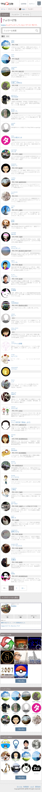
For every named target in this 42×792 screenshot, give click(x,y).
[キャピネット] (5, 251)
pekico (5, 773)
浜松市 (21, 465)
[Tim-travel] (5, 99)
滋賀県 (20, 182)
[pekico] (5, 768)
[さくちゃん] (5, 479)
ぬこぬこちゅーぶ (5, 761)
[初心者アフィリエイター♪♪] (21, 657)
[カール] (5, 465)
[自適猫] (5, 293)
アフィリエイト (7, 663)
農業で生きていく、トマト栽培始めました (13, 622)
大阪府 (20, 154)
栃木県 (20, 168)
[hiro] (5, 127)
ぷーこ (36, 750)
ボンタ (5, 725)
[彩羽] (5, 224)
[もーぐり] (5, 359)
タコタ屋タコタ (36, 713)
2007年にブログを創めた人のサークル (7, 677)
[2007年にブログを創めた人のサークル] (7, 671)
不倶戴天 (15, 773)
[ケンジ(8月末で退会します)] (5, 425)
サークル (26, 14)
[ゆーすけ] (5, 506)
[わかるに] (16, 744)
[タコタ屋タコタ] (5, 140)
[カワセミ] (5, 371)
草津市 (24, 182)
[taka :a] (5, 520)
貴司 (5, 701)
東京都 (20, 279)
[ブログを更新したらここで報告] (7, 643)
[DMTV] (5, 397)
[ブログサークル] (7, 3)
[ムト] (5, 384)
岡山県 (17, 58)
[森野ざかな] (5, 534)
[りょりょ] (5, 279)
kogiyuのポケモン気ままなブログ (10, 626)
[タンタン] (36, 768)
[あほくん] (5, 113)
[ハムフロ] (5, 744)
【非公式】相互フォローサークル (34, 663)
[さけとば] (5, 411)
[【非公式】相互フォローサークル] (35, 657)
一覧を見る (21, 681)
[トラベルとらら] (5, 548)
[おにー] (5, 318)
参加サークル (34, 616)
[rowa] (5, 182)
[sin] (5, 210)
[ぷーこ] (36, 744)
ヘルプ (32, 786)
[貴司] (5, 45)
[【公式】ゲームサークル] (35, 643)
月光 (26, 701)
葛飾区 (24, 453)
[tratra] (5, 576)
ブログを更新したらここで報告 (7, 649)
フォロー (7, 616)
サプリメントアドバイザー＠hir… (16, 760)
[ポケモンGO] (21, 671)
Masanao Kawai (26, 750)
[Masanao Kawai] (26, 744)
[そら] (5, 59)
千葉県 (20, 237)
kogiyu (3, 25)
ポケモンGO (21, 677)
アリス (26, 773)
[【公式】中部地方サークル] (21, 643)
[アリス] (26, 768)
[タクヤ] (5, 332)
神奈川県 (21, 71)
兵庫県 (20, 210)
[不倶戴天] (16, 768)
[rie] (5, 439)
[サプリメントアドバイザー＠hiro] (16, 756)
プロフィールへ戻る (11, 597)
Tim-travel (5, 713)
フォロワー (15, 14)
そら (16, 701)
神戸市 (24, 425)
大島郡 (26, 251)
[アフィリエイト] (7, 657)
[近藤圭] (5, 562)
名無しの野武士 (36, 701)
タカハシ (15, 725)
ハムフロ (5, 750)
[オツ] (5, 196)
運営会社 (38, 786)
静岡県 (17, 465)
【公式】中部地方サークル (21, 649)
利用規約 (26, 786)
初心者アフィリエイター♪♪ (21, 663)
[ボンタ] (5, 154)
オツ (36, 725)
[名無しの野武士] (5, 85)
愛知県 (20, 265)
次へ (23, 588)
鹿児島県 (21, 251)
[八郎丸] (5, 492)
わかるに (15, 750)
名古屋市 (25, 305)
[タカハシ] (5, 168)
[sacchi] (5, 237)
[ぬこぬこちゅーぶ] (5, 756)
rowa (26, 725)
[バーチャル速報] (5, 346)
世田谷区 (25, 439)
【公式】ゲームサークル (34, 649)
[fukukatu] (5, 453)
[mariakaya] (5, 305)
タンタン (36, 773)
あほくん (15, 713)
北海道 (20, 411)
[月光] (5, 71)
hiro (26, 713)
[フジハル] (5, 265)
